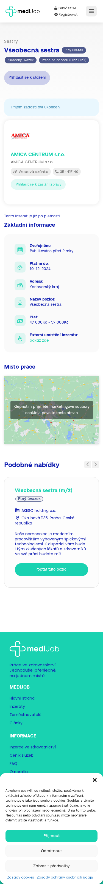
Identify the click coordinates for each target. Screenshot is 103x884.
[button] (95, 780)
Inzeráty (17, 706)
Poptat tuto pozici (51, 569)
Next (95, 464)
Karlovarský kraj (44, 287)
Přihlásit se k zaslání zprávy (39, 184)
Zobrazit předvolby (51, 866)
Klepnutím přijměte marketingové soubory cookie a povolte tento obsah (51, 410)
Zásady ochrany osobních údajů (65, 877)
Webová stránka (33, 171)
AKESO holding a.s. (38, 510)
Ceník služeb (22, 755)
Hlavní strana (22, 698)
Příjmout (51, 836)
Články (16, 723)
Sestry (11, 41)
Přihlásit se (67, 8)
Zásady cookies (20, 877)
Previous (87, 464)
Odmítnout (51, 851)
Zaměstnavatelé (25, 714)
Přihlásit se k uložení (27, 78)
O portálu (19, 771)
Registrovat (67, 14)
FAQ (13, 763)
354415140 (68, 171)
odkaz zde (39, 340)
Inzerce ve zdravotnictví (33, 747)
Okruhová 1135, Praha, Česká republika (44, 520)
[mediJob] (22, 9)
